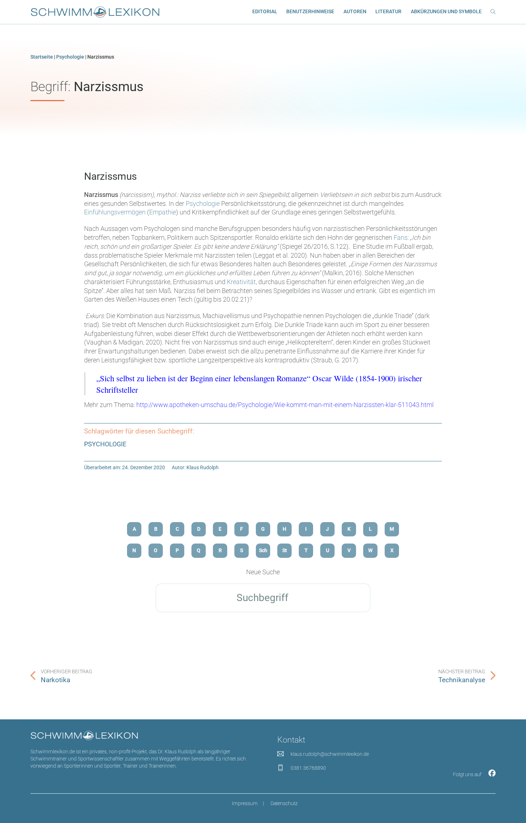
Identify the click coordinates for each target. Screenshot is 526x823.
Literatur (388, 11)
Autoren (355, 11)
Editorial (264, 11)
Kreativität (241, 282)
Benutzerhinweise (310, 11)
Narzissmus (110, 176)
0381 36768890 (308, 768)
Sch (263, 550)
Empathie (162, 212)
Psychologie (70, 57)
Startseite (41, 57)
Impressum (245, 803)
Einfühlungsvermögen (115, 212)
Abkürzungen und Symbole (446, 11)
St (284, 550)
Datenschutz (284, 803)
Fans (401, 237)
